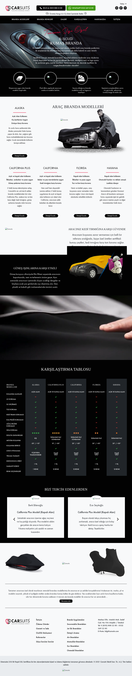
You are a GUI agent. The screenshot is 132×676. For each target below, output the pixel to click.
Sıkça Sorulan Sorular (45, 641)
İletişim (39, 619)
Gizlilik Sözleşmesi (44, 633)
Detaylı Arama (73, 633)
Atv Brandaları (73, 637)
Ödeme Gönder (42, 624)
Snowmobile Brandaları (76, 624)
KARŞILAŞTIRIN (80, 19)
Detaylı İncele (19, 156)
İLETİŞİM (116, 19)
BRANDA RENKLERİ (45, 19)
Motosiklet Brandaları (76, 641)
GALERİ (64, 19)
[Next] (117, 519)
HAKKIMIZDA (100, 19)
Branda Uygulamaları (75, 619)
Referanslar (41, 637)
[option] (66, 45)
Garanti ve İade (42, 628)
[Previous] (14, 519)
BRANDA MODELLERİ (20, 19)
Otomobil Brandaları (75, 650)
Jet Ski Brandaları (74, 628)
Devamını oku (66, 601)
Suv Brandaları (73, 646)
